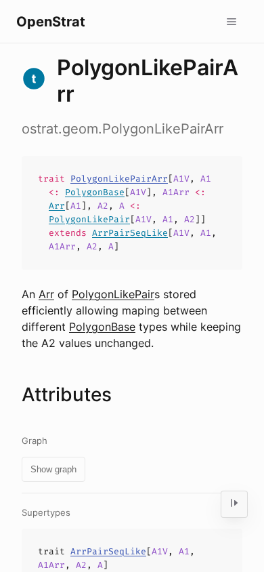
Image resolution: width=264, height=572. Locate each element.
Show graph (53, 469)
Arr (57, 205)
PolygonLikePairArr (119, 178)
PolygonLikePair (89, 219)
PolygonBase (95, 192)
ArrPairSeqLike (130, 233)
